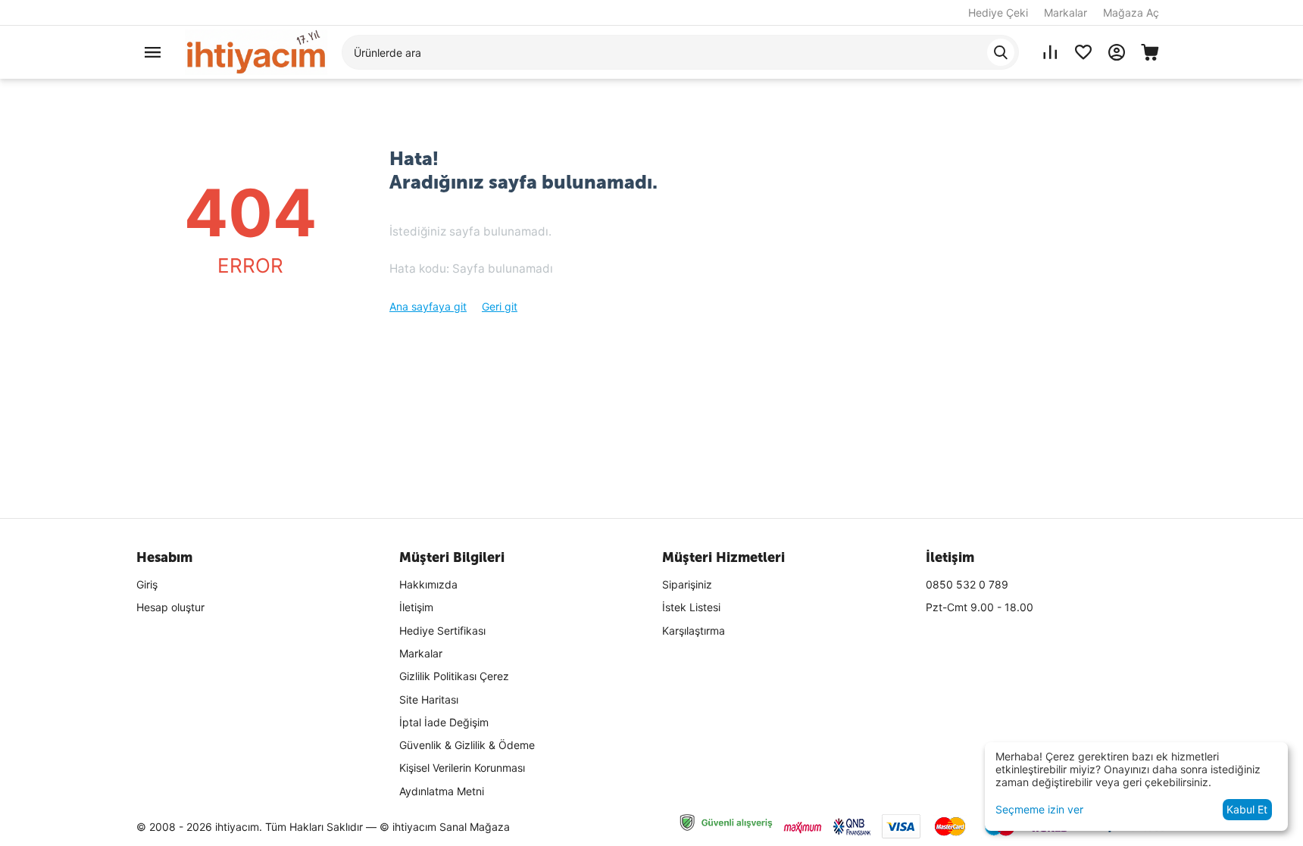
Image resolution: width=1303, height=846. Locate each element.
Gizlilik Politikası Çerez (454, 676)
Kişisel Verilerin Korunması (462, 767)
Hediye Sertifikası (442, 630)
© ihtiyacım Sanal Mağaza (445, 826)
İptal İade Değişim (444, 722)
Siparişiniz (687, 584)
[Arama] (1000, 52)
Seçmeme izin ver (1039, 809)
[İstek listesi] (1083, 52)
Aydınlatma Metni (441, 791)
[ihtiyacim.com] (256, 51)
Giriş (147, 584)
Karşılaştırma (693, 630)
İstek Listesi (691, 607)
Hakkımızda (428, 584)
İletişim (416, 607)
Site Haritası (428, 699)
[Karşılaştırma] (1050, 52)
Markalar (1065, 12)
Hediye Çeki (998, 12)
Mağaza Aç (1131, 12)
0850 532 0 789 (967, 584)
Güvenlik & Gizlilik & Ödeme (467, 744)
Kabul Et (1246, 809)
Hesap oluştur (170, 607)
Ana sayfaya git (428, 306)
